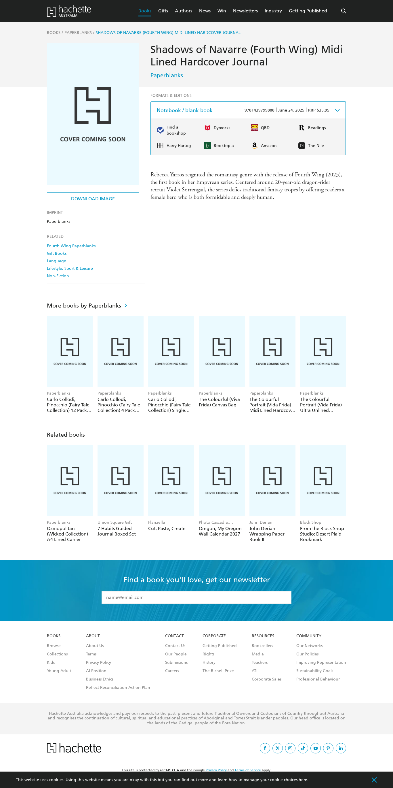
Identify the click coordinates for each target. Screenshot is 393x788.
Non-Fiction (58, 276)
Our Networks (309, 646)
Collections (57, 654)
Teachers (260, 663)
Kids (51, 663)
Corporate (214, 636)
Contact (174, 636)
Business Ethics (99, 679)
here (303, 779)
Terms (91, 654)
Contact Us (175, 646)
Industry (273, 11)
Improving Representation (321, 663)
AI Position (96, 671)
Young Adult (59, 671)
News (205, 11)
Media (258, 654)
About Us (95, 646)
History (209, 663)
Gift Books (56, 253)
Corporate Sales (266, 679)
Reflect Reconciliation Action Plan (118, 688)
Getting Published (308, 11)
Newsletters (245, 11)
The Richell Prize (218, 671)
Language (56, 261)
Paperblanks (166, 75)
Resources (263, 636)
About (93, 636)
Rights (208, 654)
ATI (254, 671)
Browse (54, 646)
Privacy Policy (98, 663)
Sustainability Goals (314, 671)
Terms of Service (247, 770)
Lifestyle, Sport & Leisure (70, 268)
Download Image (93, 198)
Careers (172, 671)
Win (222, 11)
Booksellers (262, 646)
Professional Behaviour (318, 679)
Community (308, 636)
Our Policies (307, 654)
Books (144, 11)
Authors (183, 11)
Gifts (163, 11)
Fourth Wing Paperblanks (71, 246)
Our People (176, 654)
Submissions (176, 663)
